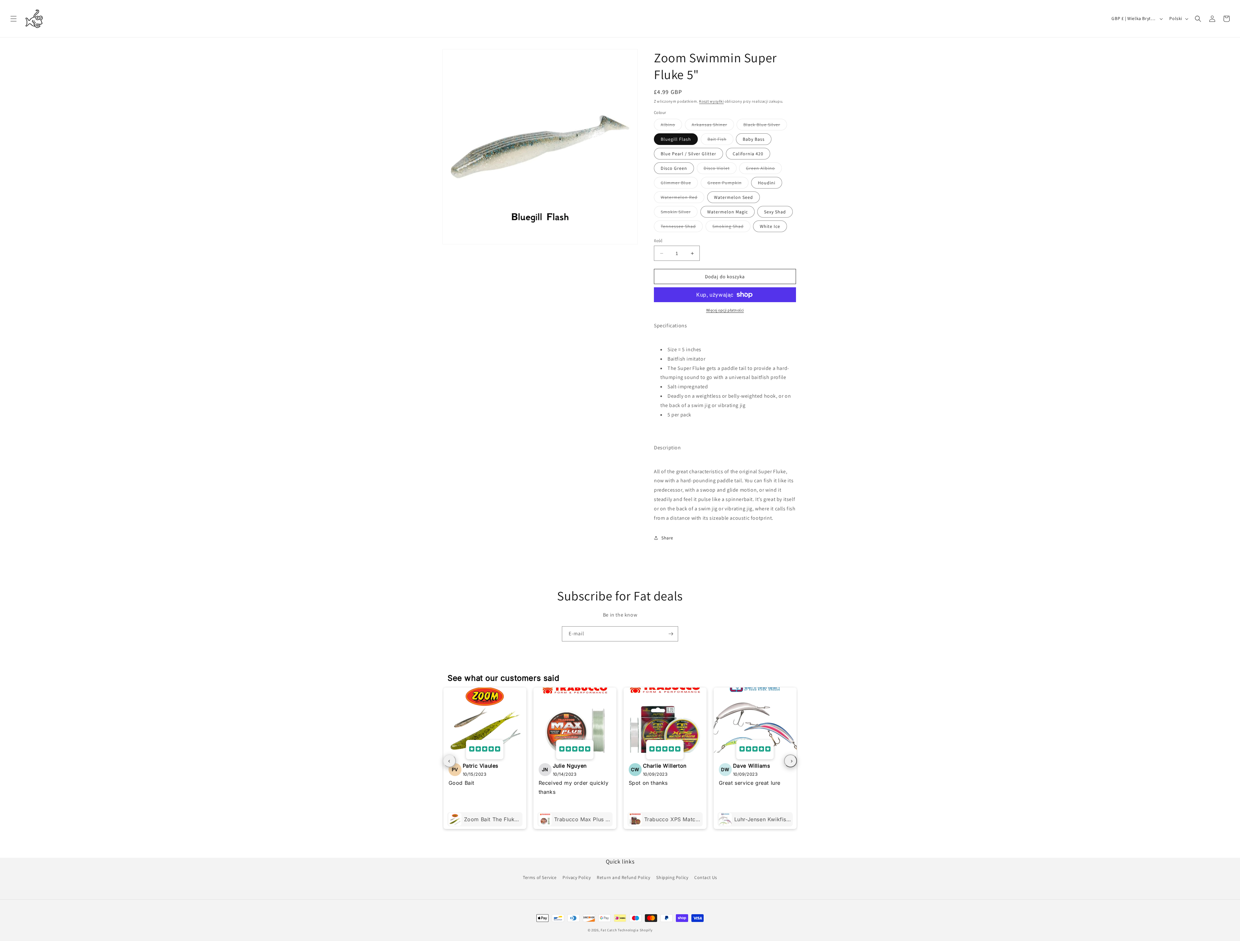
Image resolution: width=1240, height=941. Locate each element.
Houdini (766, 183)
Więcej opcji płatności (725, 310)
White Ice (770, 226)
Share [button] (667, 538)
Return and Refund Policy (623, 877)
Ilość (658, 240)
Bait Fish (720, 140)
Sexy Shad (775, 212)
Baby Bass (754, 139)
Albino (671, 125)
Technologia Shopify (635, 930)
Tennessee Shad (682, 227)
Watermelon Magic (727, 212)
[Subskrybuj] (671, 633)
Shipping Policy (672, 877)
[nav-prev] (449, 760)
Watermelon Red (682, 198)
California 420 (748, 154)
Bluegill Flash (676, 139)
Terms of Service (540, 877)
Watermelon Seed (733, 197)
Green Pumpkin (728, 184)
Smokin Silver (679, 213)
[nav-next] (790, 760)
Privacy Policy (577, 877)
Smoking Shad (731, 227)
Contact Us (705, 877)
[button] (13, 19)
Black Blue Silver (765, 125)
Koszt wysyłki (711, 101)
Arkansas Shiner (713, 125)
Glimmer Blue (679, 184)
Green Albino (764, 169)
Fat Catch (609, 930)
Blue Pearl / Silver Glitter (688, 154)
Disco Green (674, 168)
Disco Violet (720, 169)
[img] (484, 749)
